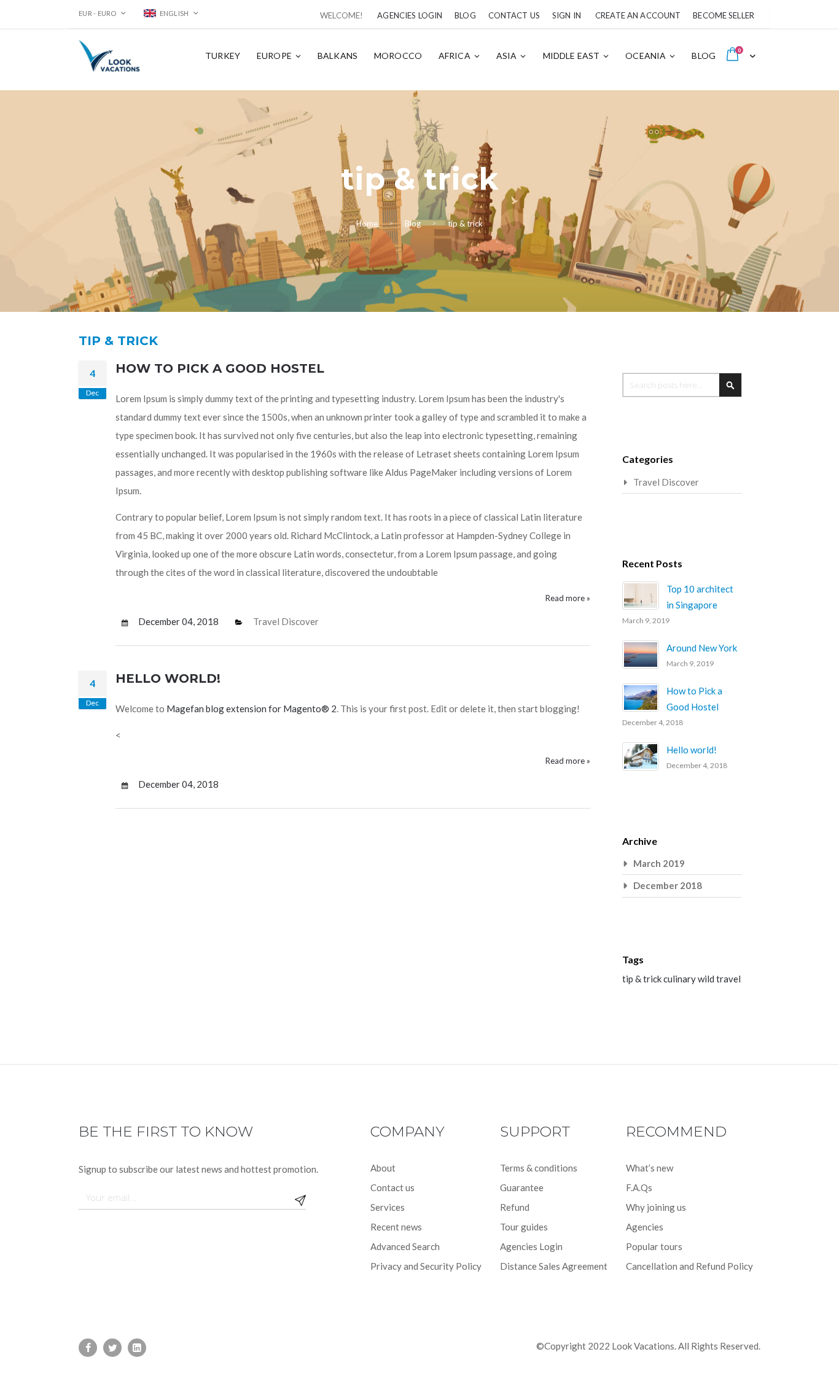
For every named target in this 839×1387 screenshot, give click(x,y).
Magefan (185, 708)
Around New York (701, 647)
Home (367, 223)
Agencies (644, 1226)
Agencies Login (409, 15)
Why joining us (656, 1207)
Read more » (567, 598)
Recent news (396, 1226)
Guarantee (522, 1187)
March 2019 (659, 863)
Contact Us (514, 15)
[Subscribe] (300, 1197)
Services (387, 1207)
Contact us (392, 1187)
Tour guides (524, 1226)
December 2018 (667, 885)
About (383, 1167)
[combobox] (682, 385)
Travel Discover (286, 621)
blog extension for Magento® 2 (271, 708)
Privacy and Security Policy (426, 1266)
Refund (514, 1207)
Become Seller (723, 15)
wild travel (719, 978)
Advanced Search (405, 1246)
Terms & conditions (538, 1167)
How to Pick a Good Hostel (219, 368)
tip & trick (642, 978)
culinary (680, 978)
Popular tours (654, 1246)
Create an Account (638, 15)
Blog (465, 15)
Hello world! (167, 678)
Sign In (566, 15)
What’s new (649, 1167)
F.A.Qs (639, 1187)
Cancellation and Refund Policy (689, 1266)
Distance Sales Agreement (553, 1266)
